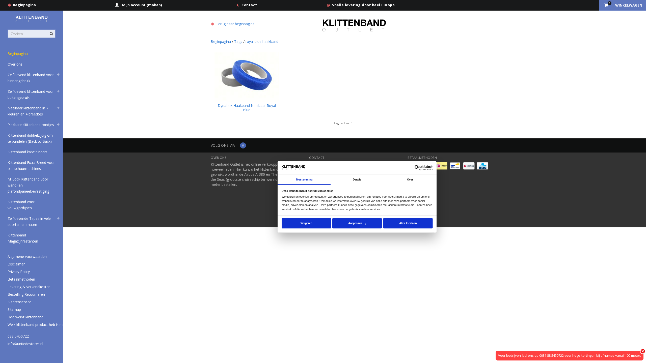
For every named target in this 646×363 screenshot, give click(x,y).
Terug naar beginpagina (235, 23)
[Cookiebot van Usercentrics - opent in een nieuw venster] (417, 167)
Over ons (15, 64)
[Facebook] (243, 145)
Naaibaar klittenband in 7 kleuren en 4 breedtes (28, 111)
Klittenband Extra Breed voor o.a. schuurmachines (31, 165)
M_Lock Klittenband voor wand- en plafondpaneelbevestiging (28, 185)
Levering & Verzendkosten (29, 286)
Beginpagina (24, 5)
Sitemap (14, 309)
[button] (58, 75)
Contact (249, 5)
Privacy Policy (19, 271)
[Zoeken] (51, 31)
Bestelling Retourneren (26, 294)
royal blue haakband (262, 41)
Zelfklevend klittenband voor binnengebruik (31, 77)
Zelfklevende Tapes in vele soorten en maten (29, 221)
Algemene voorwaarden (27, 256)
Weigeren (306, 223)
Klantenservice (19, 301)
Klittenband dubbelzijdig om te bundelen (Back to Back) (30, 138)
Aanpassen (355, 223)
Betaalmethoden (21, 279)
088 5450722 (18, 336)
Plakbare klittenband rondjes (31, 124)
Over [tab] (410, 179)
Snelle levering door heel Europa (363, 5)
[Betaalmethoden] (442, 165)
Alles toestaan (408, 223)
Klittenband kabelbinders (27, 151)
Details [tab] (357, 179)
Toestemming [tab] (304, 179)
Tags (238, 41)
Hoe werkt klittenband (25, 317)
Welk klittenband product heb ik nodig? (39, 324)
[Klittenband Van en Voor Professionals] (31, 18)
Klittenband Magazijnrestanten (23, 238)
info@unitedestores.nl (25, 343)
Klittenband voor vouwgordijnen (21, 204)
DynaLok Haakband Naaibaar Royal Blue (247, 107)
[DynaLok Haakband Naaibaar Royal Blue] (246, 75)
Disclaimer (16, 264)
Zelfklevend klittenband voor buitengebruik (31, 94)
